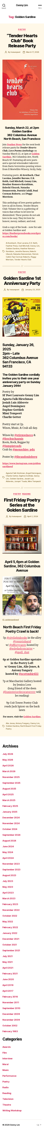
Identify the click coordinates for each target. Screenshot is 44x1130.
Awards (6, 1047)
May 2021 (7, 962)
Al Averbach (11, 243)
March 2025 (8, 800)
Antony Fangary (22, 723)
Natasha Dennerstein (22, 254)
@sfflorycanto (17, 645)
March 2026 (8, 771)
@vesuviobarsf (22, 641)
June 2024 (8, 846)
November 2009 (11, 1019)
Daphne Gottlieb (26, 476)
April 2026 (8, 765)
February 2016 (10, 996)
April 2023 (8, 892)
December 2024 (11, 817)
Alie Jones (10, 723)
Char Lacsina (22, 243)
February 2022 (10, 927)
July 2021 (7, 956)
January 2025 (9, 811)
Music (5, 1070)
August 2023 (9, 875)
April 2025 (8, 794)
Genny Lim (22, 5)
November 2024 (11, 823)
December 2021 (10, 939)
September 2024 (11, 835)
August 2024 (9, 840)
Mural (5, 1064)
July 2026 (7, 754)
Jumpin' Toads (20, 481)
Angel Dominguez (33, 473)
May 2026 (7, 759)
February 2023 (10, 904)
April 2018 (7, 985)
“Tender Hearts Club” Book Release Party (22, 40)
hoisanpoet (15, 52)
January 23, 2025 (32, 289)
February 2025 (10, 806)
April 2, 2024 (32, 516)
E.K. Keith (33, 243)
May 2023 (7, 887)
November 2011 (10, 1002)
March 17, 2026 (32, 52)
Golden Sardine (12, 248)
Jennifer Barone (22, 251)
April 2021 (7, 967)
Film (4, 1052)
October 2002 (9, 1025)
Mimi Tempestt (34, 481)
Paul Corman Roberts (21, 257)
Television (7, 1099)
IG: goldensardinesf (10, 620)
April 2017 (7, 991)
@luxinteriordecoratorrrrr (19, 692)
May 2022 (7, 921)
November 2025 (11, 777)
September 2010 (11, 1008)
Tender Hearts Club (22, 259)
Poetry (22, 29)
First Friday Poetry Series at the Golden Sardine (22, 505)
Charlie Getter (12, 476)
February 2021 (10, 973)
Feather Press (14, 144)
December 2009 (11, 1014)
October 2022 (9, 915)
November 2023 (11, 863)
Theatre (6, 1104)
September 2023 (11, 869)
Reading (26, 494)
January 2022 (9, 933)
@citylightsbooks (17, 637)
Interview (7, 1058)
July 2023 (7, 881)
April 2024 (8, 858)
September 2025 (11, 783)
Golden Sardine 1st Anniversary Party (22, 280)
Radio (5, 1087)
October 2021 (9, 944)
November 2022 (11, 910)
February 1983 (10, 1031)
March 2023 (8, 898)
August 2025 (9, 788)
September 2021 (11, 950)
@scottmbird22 (28, 674)
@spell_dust (22, 652)
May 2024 (7, 852)
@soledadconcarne (21, 648)
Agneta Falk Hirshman (15, 473)
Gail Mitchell (24, 246)
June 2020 (8, 979)
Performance (9, 1076)
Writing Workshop (12, 1110)
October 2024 (9, 829)
